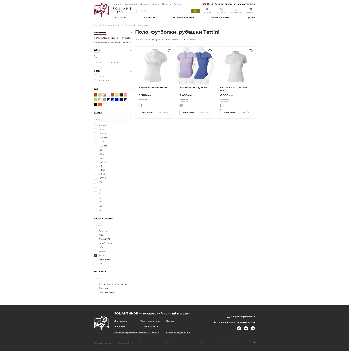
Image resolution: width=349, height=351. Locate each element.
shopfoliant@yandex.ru (243, 316)
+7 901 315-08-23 (226, 4)
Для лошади (119, 17)
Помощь (178, 4)
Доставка (145, 4)
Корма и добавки (220, 17)
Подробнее (164, 112)
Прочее (251, 17)
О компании (131, 4)
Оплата (156, 4)
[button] (195, 11)
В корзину (148, 112)
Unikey (252, 342)
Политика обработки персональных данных (136, 333)
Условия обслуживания (178, 333)
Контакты (117, 4)
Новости (166, 4)
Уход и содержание (183, 17)
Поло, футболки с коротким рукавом (112, 42)
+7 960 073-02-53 (246, 4)
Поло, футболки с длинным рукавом (112, 38)
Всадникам (149, 17)
